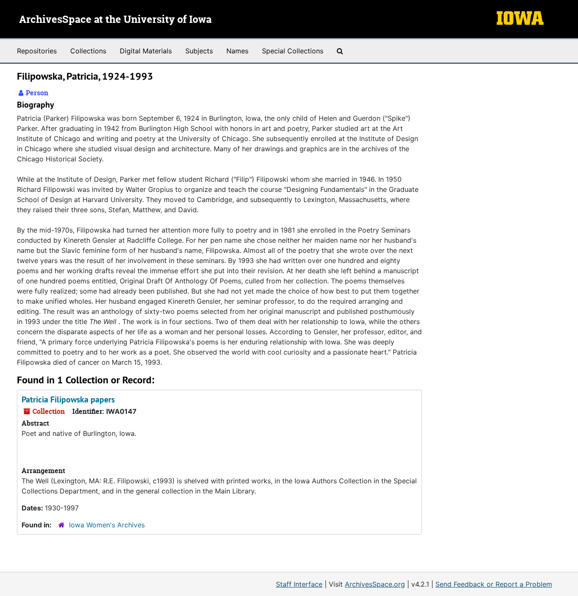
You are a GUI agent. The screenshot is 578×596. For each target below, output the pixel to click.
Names (237, 51)
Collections (88, 51)
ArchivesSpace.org (375, 584)
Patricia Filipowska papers (68, 399)
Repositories (37, 51)
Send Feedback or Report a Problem (493, 584)
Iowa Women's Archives (107, 525)
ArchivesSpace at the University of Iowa (115, 20)
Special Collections (292, 51)
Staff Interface (299, 584)
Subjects (199, 51)
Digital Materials (146, 51)
